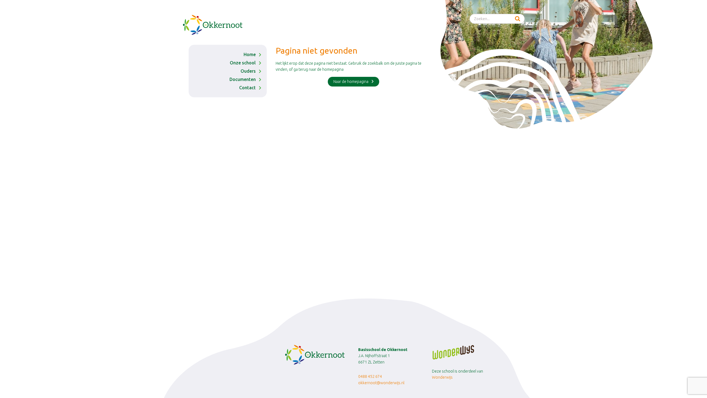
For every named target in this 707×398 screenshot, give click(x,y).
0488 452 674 (370, 376)
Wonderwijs (442, 377)
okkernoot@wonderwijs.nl (381, 383)
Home (250, 54)
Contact (247, 87)
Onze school (243, 62)
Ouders (248, 71)
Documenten (242, 79)
